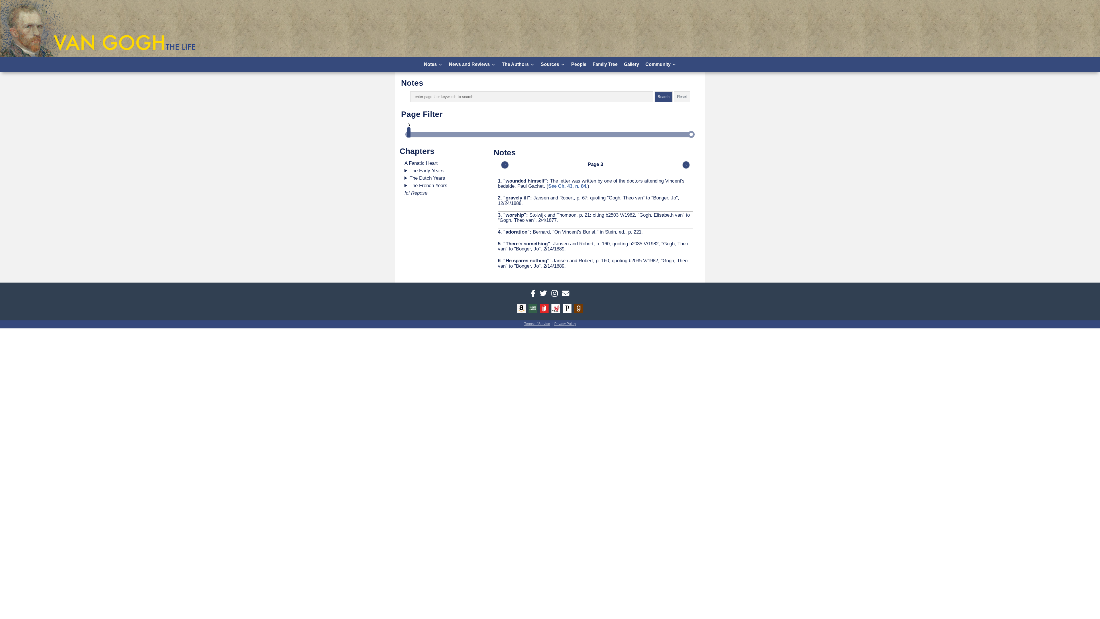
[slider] (408, 132)
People (578, 64)
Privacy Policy (565, 324)
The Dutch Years (427, 178)
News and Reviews (469, 64)
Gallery (631, 64)
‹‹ (497, 165)
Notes (430, 64)
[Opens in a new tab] (533, 293)
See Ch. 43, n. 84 (567, 186)
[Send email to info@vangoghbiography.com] (565, 293)
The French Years (428, 185)
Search (663, 97)
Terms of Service (537, 324)
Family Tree (605, 64)
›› (694, 165)
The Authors (515, 64)
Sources (550, 64)
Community (658, 64)
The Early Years (427, 170)
